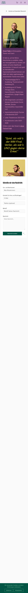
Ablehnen (9, 590)
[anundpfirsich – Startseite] (6, 2)
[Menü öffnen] (25, 2)
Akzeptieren (18, 590)
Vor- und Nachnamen (9, 187)
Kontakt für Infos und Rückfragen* (12, 195)
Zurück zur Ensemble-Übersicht (17, 11)
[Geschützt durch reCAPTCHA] (24, 234)
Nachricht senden (12, 233)
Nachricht (5, 216)
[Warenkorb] (17, 2)
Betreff (5, 208)
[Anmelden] (21, 2)
